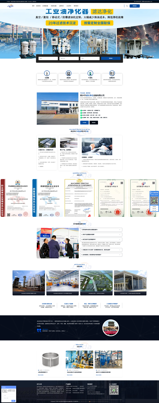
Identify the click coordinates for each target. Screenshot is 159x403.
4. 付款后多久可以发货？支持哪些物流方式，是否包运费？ (96, 249)
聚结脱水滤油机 (75, 388)
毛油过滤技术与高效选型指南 (74, 372)
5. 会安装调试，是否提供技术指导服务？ (92, 254)
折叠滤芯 (82, 390)
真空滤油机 (74, 390)
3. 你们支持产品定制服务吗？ (89, 239)
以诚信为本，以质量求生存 (45, 150)
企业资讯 (69, 6)
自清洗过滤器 (69, 386)
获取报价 (135, 5)
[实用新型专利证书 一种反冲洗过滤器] (21, 198)
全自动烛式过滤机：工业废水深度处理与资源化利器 (130, 293)
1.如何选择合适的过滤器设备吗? (90, 229)
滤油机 (69, 78)
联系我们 (76, 6)
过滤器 (47, 78)
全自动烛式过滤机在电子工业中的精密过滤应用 (62, 293)
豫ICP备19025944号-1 (84, 401)
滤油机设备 (53, 6)
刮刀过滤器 (68, 390)
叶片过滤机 (68, 392)
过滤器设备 (45, 6)
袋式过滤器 (68, 388)
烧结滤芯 (82, 386)
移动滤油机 (74, 386)
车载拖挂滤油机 (75, 392)
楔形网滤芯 (82, 388)
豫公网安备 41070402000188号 (97, 401)
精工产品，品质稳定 (65, 150)
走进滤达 (38, 6)
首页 (33, 6)
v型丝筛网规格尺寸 (43, 372)
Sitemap (106, 401)
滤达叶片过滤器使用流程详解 (103, 372)
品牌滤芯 (61, 6)
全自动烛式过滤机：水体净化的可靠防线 (96, 293)
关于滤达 (84, 122)
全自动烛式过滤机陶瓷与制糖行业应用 (28, 293)
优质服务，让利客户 (87, 157)
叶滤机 (90, 78)
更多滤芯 (82, 392)
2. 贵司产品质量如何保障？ (88, 234)
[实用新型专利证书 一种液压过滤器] (53, 198)
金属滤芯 (112, 78)
